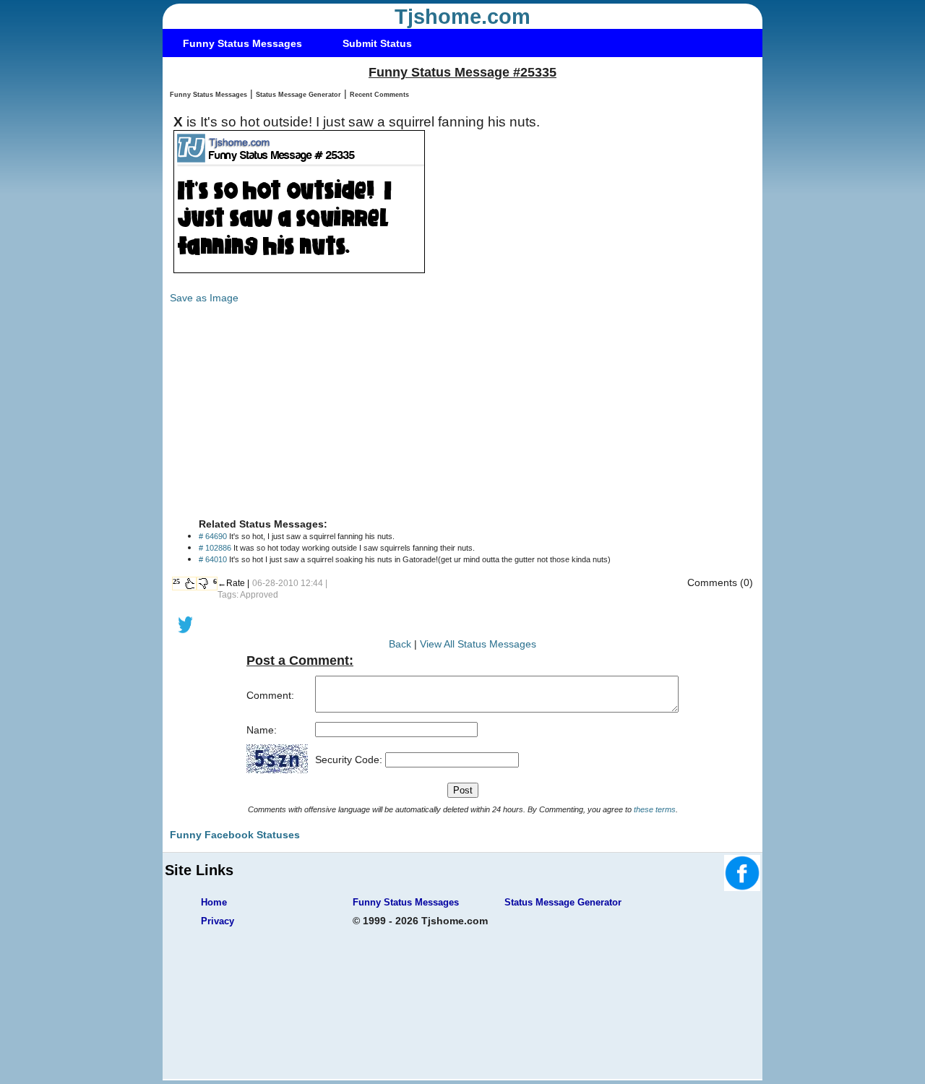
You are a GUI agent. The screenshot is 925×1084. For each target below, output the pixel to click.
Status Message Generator (298, 94)
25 (176, 581)
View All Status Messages (478, 644)
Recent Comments (379, 94)
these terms (655, 809)
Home (214, 902)
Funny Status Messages (242, 43)
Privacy (217, 921)
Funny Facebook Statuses (235, 834)
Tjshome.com (462, 16)
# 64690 (213, 536)
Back (400, 644)
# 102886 (215, 547)
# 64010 (213, 559)
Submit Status (377, 43)
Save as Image (204, 298)
